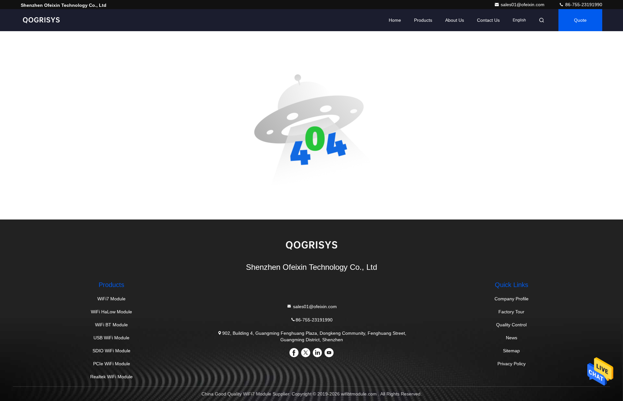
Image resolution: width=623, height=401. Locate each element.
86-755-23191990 (583, 4)
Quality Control (511, 324)
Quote (580, 20)
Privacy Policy (511, 363)
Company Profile (512, 298)
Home (395, 20)
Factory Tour (511, 311)
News (511, 337)
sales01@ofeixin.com (523, 4)
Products (423, 20)
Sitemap (511, 350)
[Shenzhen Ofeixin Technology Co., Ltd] (41, 20)
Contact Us (488, 20)
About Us (454, 20)
